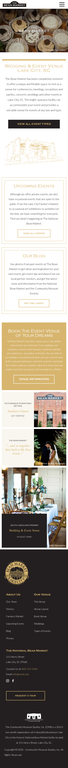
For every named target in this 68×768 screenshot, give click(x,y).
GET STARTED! (17, 416)
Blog (8, 630)
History (10, 608)
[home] (14, 4)
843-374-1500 (29, 668)
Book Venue (40, 616)
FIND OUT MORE (24, 537)
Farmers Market (14, 616)
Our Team (11, 601)
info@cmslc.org (21, 674)
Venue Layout (41, 608)
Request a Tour (25, 695)
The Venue (39, 601)
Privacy (10, 638)
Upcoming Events (15, 623)
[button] (61, 4)
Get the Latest (34, 303)
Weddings (39, 623)
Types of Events (42, 630)
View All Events (34, 233)
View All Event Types (34, 124)
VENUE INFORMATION (34, 379)
